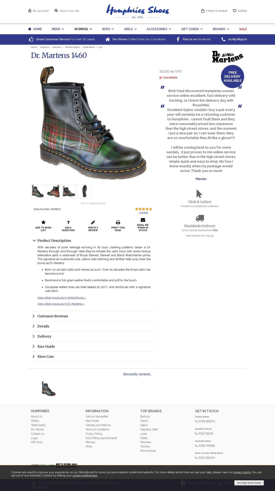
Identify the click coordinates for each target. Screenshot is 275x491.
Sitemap (90, 442)
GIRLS (128, 29)
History (35, 420)
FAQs (89, 446)
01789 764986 (206, 445)
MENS (56, 29)
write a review (93, 229)
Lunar (143, 433)
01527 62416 (205, 433)
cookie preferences (84, 475)
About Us (36, 416)
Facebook (196, 39)
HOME (37, 29)
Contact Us (37, 433)
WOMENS (81, 29)
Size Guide (46, 346)
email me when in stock (143, 228)
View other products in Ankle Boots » (61, 297)
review (143, 212)
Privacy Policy (94, 433)
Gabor (144, 425)
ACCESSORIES (157, 29)
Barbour (145, 416)
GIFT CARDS (190, 29)
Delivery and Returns (98, 425)
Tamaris (144, 446)
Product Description (54, 240)
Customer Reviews (52, 316)
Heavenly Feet (149, 429)
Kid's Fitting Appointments (101, 438)
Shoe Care (45, 356)
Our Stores (37, 429)
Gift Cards (37, 442)
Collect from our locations (138, 39)
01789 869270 (206, 421)
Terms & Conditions (97, 429)
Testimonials (38, 425)
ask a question (68, 229)
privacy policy (242, 472)
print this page (118, 229)
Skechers (145, 442)
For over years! (65, 39)
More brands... (148, 450)
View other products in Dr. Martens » (60, 303)
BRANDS (219, 29)
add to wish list (43, 229)
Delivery (44, 336)
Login (34, 438)
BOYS (106, 29)
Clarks (144, 420)
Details (43, 326)
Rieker (144, 438)
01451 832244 (206, 457)
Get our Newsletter (97, 416)
